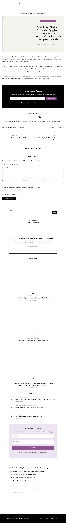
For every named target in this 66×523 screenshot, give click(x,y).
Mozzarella (34, 121)
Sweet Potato (57, 121)
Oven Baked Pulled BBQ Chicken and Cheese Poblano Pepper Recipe (29, 468)
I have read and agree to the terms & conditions (34, 103)
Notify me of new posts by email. (11, 194)
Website (45, 181)
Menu (62, 8)
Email (24, 181)
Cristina (41, 45)
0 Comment (55, 45)
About (41, 518)
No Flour (42, 121)
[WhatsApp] (44, 117)
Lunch (48, 21)
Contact (46, 518)
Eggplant (25, 121)
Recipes (52, 21)
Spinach (49, 121)
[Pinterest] (35, 117)
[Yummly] (39, 117)
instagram (29, 250)
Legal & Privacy (54, 518)
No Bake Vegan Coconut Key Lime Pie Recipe (22, 477)
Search (11, 210)
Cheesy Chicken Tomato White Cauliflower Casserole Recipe (27, 471)
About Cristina (33, 246)
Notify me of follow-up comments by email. (13, 191)
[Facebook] (26, 117)
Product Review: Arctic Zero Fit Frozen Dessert (22, 474)
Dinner (44, 21)
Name (4, 181)
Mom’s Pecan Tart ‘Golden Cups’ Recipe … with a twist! (25, 481)
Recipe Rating (5, 164)
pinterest (33, 250)
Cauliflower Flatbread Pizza (13, 121)
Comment (5, 168)
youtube (36, 250)
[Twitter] (31, 117)
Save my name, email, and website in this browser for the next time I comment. (22, 187)
